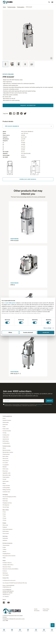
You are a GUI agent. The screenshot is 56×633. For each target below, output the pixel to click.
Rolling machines (6, 489)
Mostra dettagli (47, 328)
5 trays (4, 514)
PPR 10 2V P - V (15, 373)
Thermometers (6, 545)
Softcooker (5, 424)
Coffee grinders (6, 487)
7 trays (4, 516)
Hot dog (4, 432)
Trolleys (4, 549)
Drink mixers (5, 468)
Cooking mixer (6, 434)
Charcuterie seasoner (7, 529)
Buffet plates (6, 441)
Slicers (4, 448)
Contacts (5, 570)
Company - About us (7, 562)
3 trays (4, 511)
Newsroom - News (7, 566)
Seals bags (5, 500)
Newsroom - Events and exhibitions (10, 568)
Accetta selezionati (28, 332)
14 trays (4, 520)
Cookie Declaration (36, 609)
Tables (4, 557)
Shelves (4, 551)
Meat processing (6, 450)
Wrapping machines (7, 502)
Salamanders (6, 422)
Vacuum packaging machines (9, 496)
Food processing (11, 7)
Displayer (5, 527)
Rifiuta (10, 332)
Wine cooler (5, 525)
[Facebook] (4, 603)
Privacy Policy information (46, 609)
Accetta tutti (46, 332)
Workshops (5, 573)
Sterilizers (5, 540)
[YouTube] (8, 603)
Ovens (4, 418)
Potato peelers (20, 7)
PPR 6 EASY (14, 240)
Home (4, 7)
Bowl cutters (5, 456)
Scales (4, 547)
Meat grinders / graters (8, 452)
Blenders (5, 466)
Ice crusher (5, 462)
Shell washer (6, 481)
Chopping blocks (6, 553)
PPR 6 (12, 285)
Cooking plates (6, 443)
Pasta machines (6, 485)
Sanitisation (5, 538)
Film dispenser (6, 504)
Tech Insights (6, 575)
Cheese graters (6, 454)
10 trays (4, 518)
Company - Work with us (8, 564)
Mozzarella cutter (7, 475)
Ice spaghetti (6, 464)
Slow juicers (5, 458)
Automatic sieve (6, 491)
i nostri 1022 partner (10, 302)
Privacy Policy (39, 405)
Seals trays (5, 498)
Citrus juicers (6, 460)
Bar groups (5, 471)
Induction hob (6, 439)
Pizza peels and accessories (9, 555)
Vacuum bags (6, 507)
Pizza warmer (6, 533)
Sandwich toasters (7, 420)
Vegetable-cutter (6, 473)
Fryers (4, 426)
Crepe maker (6, 437)
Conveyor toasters (7, 430)
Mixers (4, 483)
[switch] (21, 323)
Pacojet (4, 479)
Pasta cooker (6, 428)
